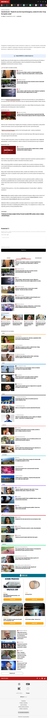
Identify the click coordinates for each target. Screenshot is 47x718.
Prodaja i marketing (23, 702)
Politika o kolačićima (23, 708)
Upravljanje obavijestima (24, 712)
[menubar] (43, 2)
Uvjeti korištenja (23, 704)
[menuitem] (43, 1)
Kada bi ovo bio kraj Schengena (8, 130)
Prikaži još (12, 673)
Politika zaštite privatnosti (23, 706)
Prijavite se (23, 250)
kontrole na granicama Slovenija (13, 99)
